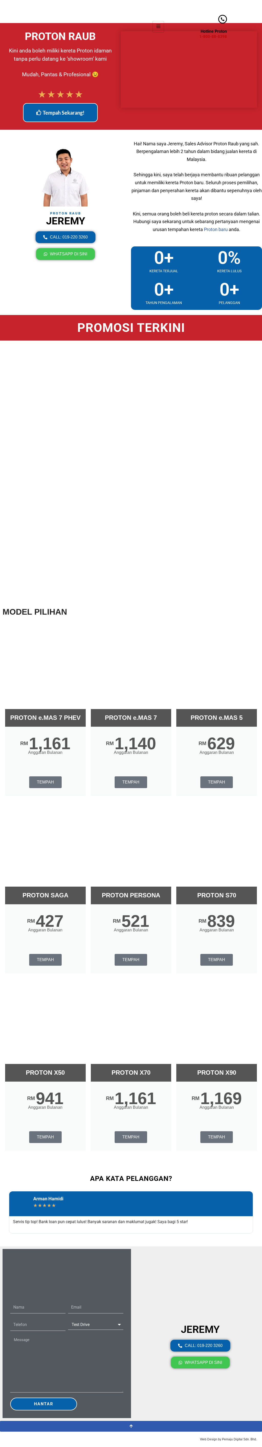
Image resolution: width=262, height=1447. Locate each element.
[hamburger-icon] (158, 26)
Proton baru (216, 229)
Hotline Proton (214, 31)
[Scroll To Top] (131, 1426)
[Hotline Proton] (222, 19)
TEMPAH (45, 782)
